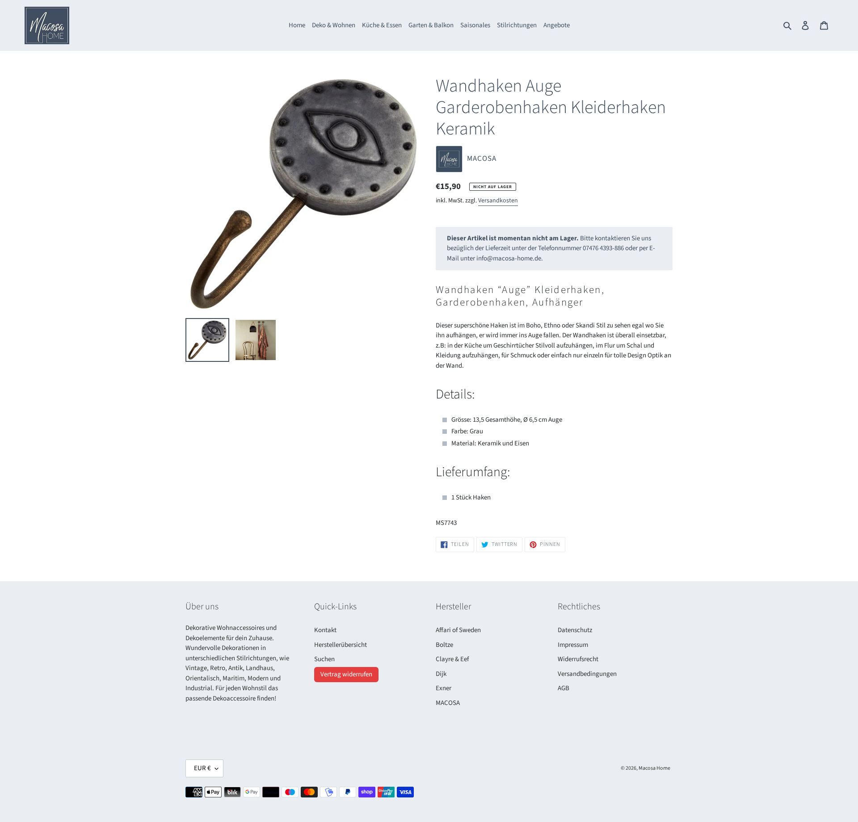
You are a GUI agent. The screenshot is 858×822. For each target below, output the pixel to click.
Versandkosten (498, 200)
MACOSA (448, 703)
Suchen (324, 659)
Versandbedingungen (587, 674)
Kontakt (325, 630)
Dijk (441, 674)
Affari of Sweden (458, 630)
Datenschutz (575, 630)
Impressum (573, 645)
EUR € (202, 768)
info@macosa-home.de (508, 258)
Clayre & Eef (452, 659)
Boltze (444, 645)
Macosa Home (654, 768)
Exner (443, 688)
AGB (563, 688)
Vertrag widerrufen (346, 674)
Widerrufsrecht (578, 659)
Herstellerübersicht (340, 645)
